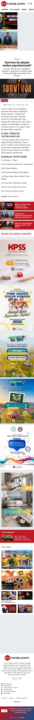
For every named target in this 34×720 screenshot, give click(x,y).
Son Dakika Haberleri (10, 691)
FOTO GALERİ (14, 9)
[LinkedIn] (20, 678)
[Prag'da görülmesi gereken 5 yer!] (17, 559)
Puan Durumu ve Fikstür (11, 687)
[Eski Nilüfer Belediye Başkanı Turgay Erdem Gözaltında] (25, 608)
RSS (5, 710)
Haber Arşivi (7, 693)
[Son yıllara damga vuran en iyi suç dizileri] (17, 580)
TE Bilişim (21, 717)
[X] (13, 678)
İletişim (11, 698)
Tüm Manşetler (8, 689)
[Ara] (29, 4)
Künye (5, 698)
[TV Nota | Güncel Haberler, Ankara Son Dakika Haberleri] (13, 3)
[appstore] (17, 702)
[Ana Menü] (31, 4)
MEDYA (17, 59)
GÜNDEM (4, 9)
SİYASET (24, 9)
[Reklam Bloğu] (17, 261)
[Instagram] (17, 678)
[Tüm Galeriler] (32, 547)
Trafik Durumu (8, 685)
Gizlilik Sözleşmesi (21, 698)
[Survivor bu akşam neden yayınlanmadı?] (17, 88)
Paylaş (5, 100)
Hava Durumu (8, 684)
